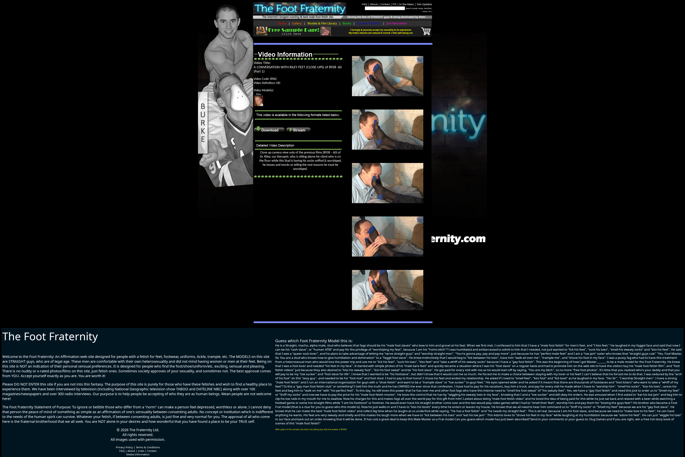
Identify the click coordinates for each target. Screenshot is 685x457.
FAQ (364, 4)
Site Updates (424, 4)
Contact (385, 4)
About (374, 4)
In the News (406, 4)
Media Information (137, 454)
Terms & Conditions (148, 447)
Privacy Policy (124, 447)
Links (141, 451)
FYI (394, 4)
